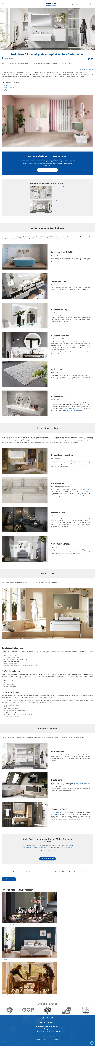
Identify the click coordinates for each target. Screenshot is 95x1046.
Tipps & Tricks (8, 89)
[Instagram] (47, 1018)
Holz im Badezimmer (57, 461)
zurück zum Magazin (8, 879)
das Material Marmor (83, 489)
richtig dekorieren (70, 408)
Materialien (41, 653)
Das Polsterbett (6, 960)
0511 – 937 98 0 (50, 1023)
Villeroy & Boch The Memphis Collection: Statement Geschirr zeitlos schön (22, 924)
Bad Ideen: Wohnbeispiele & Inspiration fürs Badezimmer (59, 202)
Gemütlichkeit (77, 76)
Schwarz (64, 524)
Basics (6, 85)
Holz (83, 786)
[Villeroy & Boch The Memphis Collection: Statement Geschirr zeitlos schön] (29, 908)
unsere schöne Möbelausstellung (38, 163)
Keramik (73, 786)
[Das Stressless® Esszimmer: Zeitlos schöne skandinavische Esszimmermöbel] (29, 978)
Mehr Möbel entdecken (47, 858)
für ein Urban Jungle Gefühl (71, 410)
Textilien (53, 377)
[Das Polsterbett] (29, 943)
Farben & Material (9, 87)
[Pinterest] (52, 1018)
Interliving (54, 754)
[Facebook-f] (43, 1018)
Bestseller (7, 90)
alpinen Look (58, 812)
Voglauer (56, 814)
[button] (3, 3)
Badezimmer (28, 237)
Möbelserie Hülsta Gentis (80, 783)
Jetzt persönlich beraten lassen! (47, 170)
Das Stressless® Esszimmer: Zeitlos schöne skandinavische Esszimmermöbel (23, 995)
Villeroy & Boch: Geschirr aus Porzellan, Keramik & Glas (59, 188)
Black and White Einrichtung (75, 495)
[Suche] (91, 4)
